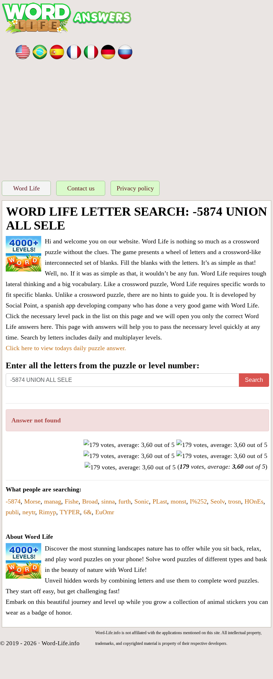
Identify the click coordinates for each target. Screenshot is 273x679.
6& (88, 512)
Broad (90, 501)
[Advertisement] (136, 122)
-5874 (13, 501)
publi (12, 512)
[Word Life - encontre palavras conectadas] (39, 51)
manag (52, 501)
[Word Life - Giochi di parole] (91, 51)
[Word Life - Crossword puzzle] (22, 51)
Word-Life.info (61, 643)
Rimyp (47, 512)
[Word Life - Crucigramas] (56, 51)
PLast (159, 501)
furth (124, 501)
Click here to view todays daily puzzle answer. (66, 348)
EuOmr (104, 512)
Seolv (217, 501)
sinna (108, 501)
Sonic (141, 501)
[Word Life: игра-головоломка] (125, 51)
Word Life (26, 188)
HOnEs (254, 501)
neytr (28, 512)
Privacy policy (135, 188)
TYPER (70, 512)
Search (254, 380)
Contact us (81, 188)
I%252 (198, 501)
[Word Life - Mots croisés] (73, 51)
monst (178, 501)
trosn (234, 501)
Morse (32, 501)
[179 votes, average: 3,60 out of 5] (129, 444)
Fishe (72, 501)
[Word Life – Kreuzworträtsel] (108, 51)
